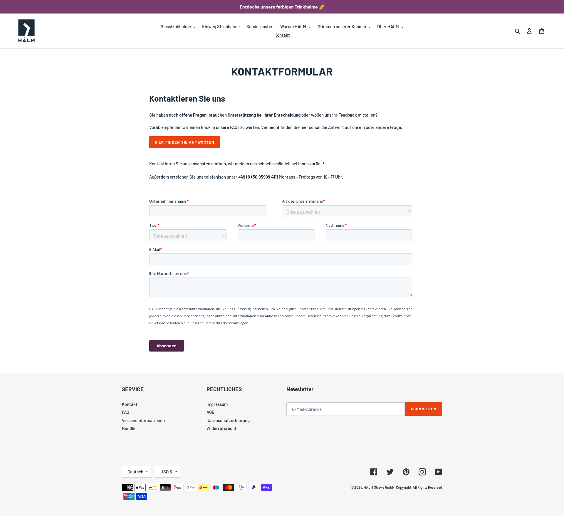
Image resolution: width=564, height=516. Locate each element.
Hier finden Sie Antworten (184, 142)
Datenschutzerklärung (228, 420)
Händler (129, 428)
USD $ (166, 471)
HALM (368, 487)
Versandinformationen (143, 420)
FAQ (125, 412)
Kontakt (129, 404)
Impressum (217, 404)
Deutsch (135, 471)
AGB (210, 412)
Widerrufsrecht (221, 428)
